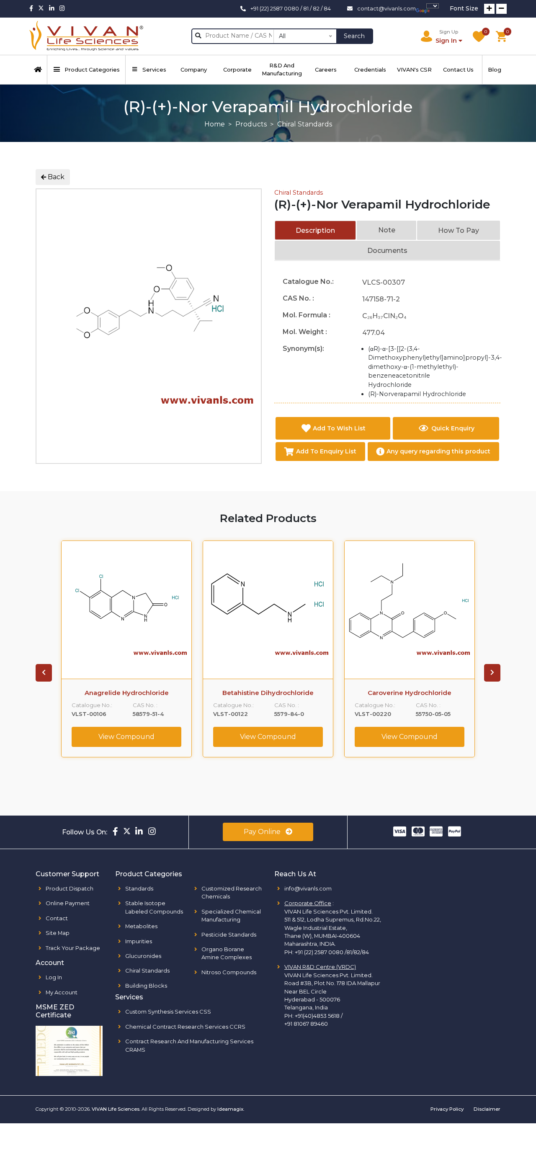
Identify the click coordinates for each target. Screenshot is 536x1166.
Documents (387, 251)
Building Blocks (146, 985)
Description (315, 230)
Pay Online (263, 832)
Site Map (58, 932)
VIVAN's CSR (414, 69)
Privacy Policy (447, 1109)
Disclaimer (487, 1109)
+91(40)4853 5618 (317, 1015)
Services (154, 69)
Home (214, 124)
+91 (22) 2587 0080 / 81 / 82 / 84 (290, 8)
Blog (494, 69)
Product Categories (92, 69)
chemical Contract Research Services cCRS (185, 1026)
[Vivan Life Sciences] (86, 36)
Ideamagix (230, 1109)
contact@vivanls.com (386, 8)
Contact (57, 918)
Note (386, 230)
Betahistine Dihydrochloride (268, 693)
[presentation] (44, 673)
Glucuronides (143, 955)
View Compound (126, 737)
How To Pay (458, 230)
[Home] (38, 69)
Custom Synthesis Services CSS (168, 1011)
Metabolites (141, 926)
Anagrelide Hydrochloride (127, 693)
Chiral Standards (298, 192)
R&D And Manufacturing (282, 69)
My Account (61, 992)
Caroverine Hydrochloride (409, 693)
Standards (139, 888)
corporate (237, 69)
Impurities (138, 941)
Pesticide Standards (228, 934)
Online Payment (68, 903)
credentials (370, 69)
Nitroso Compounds (228, 972)
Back (55, 177)
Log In (54, 977)
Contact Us (458, 69)
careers (326, 69)
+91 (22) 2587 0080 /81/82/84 (332, 952)
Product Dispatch (69, 888)
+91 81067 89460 (306, 1023)
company (193, 69)
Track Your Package (73, 948)
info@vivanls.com (308, 888)
